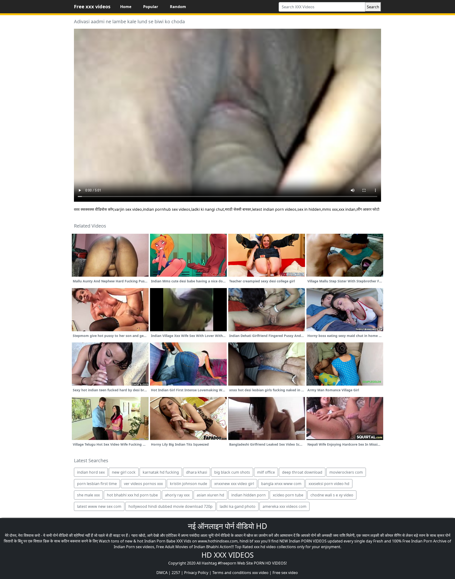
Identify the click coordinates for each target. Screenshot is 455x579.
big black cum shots (232, 472)
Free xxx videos (92, 6)
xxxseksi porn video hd (329, 483)
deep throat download (302, 472)
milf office (266, 472)
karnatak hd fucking (161, 472)
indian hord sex (91, 472)
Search (373, 6)
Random (178, 6)
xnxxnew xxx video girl (234, 483)
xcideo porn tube (288, 495)
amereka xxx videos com (284, 506)
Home (125, 6)
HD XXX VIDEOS (227, 555)
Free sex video (285, 572)
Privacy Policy (196, 572)
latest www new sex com (99, 506)
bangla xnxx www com (281, 483)
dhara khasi (196, 472)
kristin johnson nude (188, 483)
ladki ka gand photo (237, 506)
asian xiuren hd (210, 495)
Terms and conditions (231, 572)
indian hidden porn (248, 495)
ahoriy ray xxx (177, 495)
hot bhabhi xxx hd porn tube (132, 495)
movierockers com (346, 472)
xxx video (260, 572)
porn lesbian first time (97, 483)
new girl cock (124, 472)
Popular (150, 6)
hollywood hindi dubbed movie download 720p (170, 506)
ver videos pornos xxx (143, 483)
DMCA (162, 572)
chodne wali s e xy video (331, 495)
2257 (176, 572)
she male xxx (88, 495)
